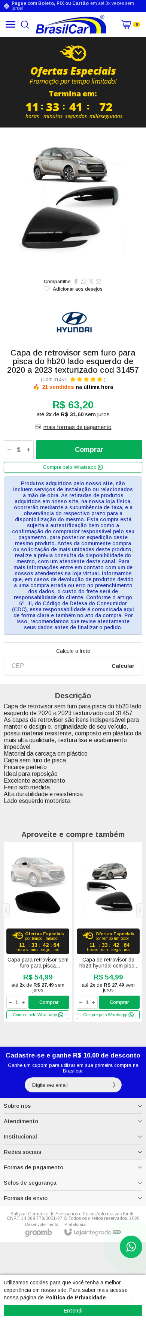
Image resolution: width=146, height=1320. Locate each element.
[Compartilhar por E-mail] (98, 281)
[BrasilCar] (71, 24)
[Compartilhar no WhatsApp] (83, 281)
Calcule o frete (73, 651)
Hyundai (73, 324)
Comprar (89, 449)
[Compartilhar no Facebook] (76, 281)
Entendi (73, 1311)
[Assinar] (114, 1084)
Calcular (123, 666)
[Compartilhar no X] (91, 281)
